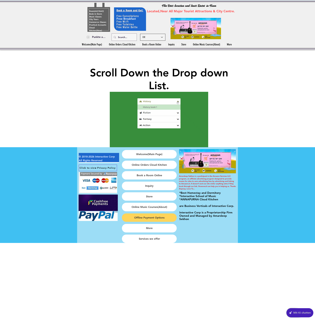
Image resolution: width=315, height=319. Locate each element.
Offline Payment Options (149, 217)
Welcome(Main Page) (149, 154)
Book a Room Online (149, 175)
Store (149, 196)
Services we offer (149, 238)
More (149, 228)
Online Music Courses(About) (149, 207)
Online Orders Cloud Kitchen (149, 164)
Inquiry (149, 185)
